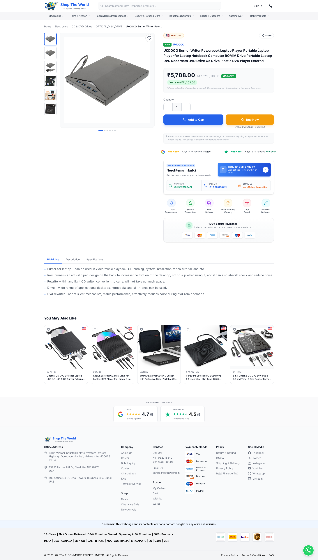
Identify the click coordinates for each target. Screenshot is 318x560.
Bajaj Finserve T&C (227, 473)
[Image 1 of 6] (100, 130)
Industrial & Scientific (180, 15)
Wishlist (157, 498)
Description (73, 259)
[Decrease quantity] (168, 107)
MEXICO (80, 540)
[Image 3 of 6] (107, 130)
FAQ (123, 478)
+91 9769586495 (163, 462)
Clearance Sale (130, 504)
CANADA (66, 540)
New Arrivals (128, 509)
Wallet (156, 503)
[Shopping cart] (270, 6)
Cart (155, 493)
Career (125, 458)
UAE (90, 540)
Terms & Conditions (253, 555)
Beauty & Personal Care (147, 15)
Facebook (258, 452)
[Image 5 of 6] (112, 130)
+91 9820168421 (163, 457)
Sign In (258, 5)
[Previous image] (64, 80)
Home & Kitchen (78, 15)
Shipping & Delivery (228, 463)
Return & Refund (226, 452)
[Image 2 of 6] (104, 130)
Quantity (168, 99)
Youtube (257, 468)
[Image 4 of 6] (110, 130)
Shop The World (74, 4)
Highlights (53, 259)
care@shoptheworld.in (166, 472)
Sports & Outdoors (210, 15)
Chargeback (128, 473)
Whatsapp (258, 473)
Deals (124, 499)
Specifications (94, 259)
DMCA (220, 458)
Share (268, 35)
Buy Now (252, 119)
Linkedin (257, 478)
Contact (126, 468)
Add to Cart (196, 119)
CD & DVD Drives (82, 26)
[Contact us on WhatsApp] (308, 550)
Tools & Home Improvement (111, 15)
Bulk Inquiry (128, 463)
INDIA (47, 540)
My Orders (159, 488)
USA (56, 540)
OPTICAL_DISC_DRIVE (109, 26)
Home (47, 26)
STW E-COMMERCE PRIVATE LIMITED (81, 555)
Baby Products (258, 15)
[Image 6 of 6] (115, 130)
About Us (126, 452)
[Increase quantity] (186, 107)
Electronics (55, 15)
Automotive (235, 15)
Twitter (256, 458)
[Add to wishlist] (149, 38)
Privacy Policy (224, 468)
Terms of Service (131, 483)
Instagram (258, 463)
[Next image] (149, 80)
